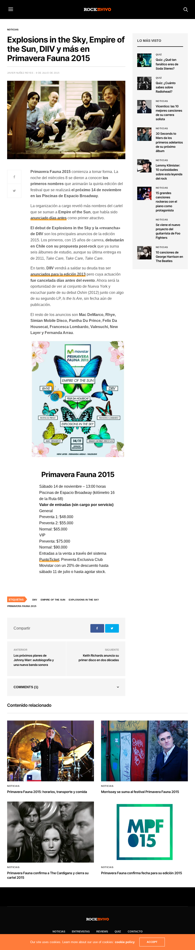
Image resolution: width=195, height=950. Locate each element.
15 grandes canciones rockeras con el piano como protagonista (166, 201)
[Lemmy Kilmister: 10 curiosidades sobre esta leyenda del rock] (144, 165)
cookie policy (125, 942)
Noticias (13, 30)
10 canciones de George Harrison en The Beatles (169, 257)
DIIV (34, 599)
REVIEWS (102, 931)
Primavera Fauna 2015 (21, 606)
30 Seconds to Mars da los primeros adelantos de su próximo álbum (169, 142)
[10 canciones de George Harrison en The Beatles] (144, 252)
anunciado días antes (48, 218)
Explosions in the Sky (84, 599)
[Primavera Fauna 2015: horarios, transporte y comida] (50, 751)
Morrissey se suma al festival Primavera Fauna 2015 (140, 792)
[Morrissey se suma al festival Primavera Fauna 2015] (144, 751)
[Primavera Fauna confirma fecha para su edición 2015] (144, 832)
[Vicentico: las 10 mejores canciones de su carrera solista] (144, 106)
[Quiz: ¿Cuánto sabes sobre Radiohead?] (144, 83)
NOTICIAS (59, 931)
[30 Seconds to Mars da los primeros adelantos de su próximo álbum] (144, 134)
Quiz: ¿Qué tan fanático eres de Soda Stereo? (167, 64)
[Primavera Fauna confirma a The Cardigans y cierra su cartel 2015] (50, 832)
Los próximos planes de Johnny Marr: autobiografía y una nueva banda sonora (34, 660)
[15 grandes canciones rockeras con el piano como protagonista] (144, 193)
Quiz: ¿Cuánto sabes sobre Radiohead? (166, 87)
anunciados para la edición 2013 (58, 274)
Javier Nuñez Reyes (20, 73)
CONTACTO (135, 931)
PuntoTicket (49, 560)
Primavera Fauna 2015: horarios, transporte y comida (47, 792)
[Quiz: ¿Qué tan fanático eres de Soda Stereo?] (144, 60)
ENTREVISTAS (81, 931)
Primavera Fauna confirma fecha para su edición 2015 (141, 873)
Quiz (159, 54)
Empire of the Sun (53, 599)
